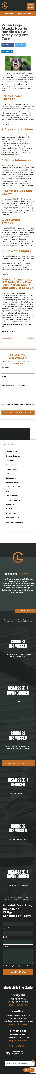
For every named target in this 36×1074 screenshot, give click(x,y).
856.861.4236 (18, 364)
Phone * (6, 946)
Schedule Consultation (18, 763)
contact (4, 322)
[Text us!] (29, 1070)
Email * (4, 376)
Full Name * (6, 367)
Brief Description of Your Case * (14, 385)
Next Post (31, 338)
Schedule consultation (18, 413)
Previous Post (6, 338)
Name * (6, 928)
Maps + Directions (18, 1005)
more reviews (25, 611)
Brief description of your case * (15, 966)
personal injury (17, 109)
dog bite (19, 77)
